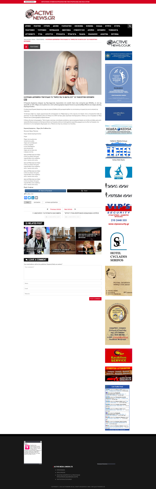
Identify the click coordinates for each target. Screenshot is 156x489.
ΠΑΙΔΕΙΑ (82, 34)
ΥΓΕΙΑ (40, 34)
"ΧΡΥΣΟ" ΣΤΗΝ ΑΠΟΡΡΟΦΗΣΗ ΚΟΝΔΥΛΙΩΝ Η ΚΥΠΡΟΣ (81, 213)
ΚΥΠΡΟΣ (108, 26)
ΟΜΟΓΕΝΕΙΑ (66, 30)
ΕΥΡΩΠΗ (47, 26)
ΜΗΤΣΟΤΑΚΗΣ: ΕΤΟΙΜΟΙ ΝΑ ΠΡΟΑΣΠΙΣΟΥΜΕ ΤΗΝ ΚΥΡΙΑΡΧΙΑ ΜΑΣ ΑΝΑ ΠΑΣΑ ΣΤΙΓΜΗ (65, 2)
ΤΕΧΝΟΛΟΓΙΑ (113, 30)
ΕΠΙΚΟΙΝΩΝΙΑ (61, 470)
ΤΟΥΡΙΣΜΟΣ (42, 30)
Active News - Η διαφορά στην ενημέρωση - (117, 390)
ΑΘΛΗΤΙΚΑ (104, 34)
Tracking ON (122, 429)
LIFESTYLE (49, 34)
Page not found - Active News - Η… (117, 402)
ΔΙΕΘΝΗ (56, 26)
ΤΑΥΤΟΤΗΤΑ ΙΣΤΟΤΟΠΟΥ (64, 479)
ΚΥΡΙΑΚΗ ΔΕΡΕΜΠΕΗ (51, 202)
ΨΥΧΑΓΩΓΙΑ (72, 34)
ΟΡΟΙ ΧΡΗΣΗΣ (61, 472)
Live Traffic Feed (117, 386)
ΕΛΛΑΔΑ (99, 26)
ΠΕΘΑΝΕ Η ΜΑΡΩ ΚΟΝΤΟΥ (85, 251)
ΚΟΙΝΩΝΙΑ (89, 26)
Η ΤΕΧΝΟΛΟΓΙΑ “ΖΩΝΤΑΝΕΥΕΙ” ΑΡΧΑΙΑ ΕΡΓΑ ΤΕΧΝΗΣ (61, 250)
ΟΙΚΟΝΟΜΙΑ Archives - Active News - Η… (115, 409)
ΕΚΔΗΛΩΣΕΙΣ (93, 34)
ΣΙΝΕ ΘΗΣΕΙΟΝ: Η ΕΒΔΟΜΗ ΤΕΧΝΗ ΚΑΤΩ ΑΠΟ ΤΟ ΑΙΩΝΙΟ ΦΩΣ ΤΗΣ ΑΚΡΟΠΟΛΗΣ (88, 235)
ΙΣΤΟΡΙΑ (117, 26)
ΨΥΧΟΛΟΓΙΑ (60, 34)
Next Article (68, 209)
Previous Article (55, 209)
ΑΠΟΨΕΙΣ (91, 30)
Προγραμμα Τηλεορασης (102, 463)
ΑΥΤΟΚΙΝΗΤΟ (30, 34)
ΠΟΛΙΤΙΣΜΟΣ (30, 30)
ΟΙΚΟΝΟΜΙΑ (78, 26)
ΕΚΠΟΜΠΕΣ (101, 30)
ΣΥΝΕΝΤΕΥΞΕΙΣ (79, 30)
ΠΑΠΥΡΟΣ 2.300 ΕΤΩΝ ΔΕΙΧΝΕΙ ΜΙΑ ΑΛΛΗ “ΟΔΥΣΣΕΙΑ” (62, 236)
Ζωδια (40, 463)
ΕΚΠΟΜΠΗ (37, 202)
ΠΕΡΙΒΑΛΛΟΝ (54, 30)
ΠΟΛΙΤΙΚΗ (37, 26)
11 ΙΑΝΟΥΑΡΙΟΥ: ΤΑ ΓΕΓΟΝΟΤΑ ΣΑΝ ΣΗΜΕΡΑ (46, 213)
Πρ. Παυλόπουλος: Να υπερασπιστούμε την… (117, 426)
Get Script (112, 429)
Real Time (117, 429)
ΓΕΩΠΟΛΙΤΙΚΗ (67, 26)
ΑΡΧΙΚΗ (28, 26)
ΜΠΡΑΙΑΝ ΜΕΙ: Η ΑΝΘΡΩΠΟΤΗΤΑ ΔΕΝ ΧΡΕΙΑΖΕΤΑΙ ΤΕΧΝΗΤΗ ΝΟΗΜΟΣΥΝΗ (36, 249)
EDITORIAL (115, 34)
